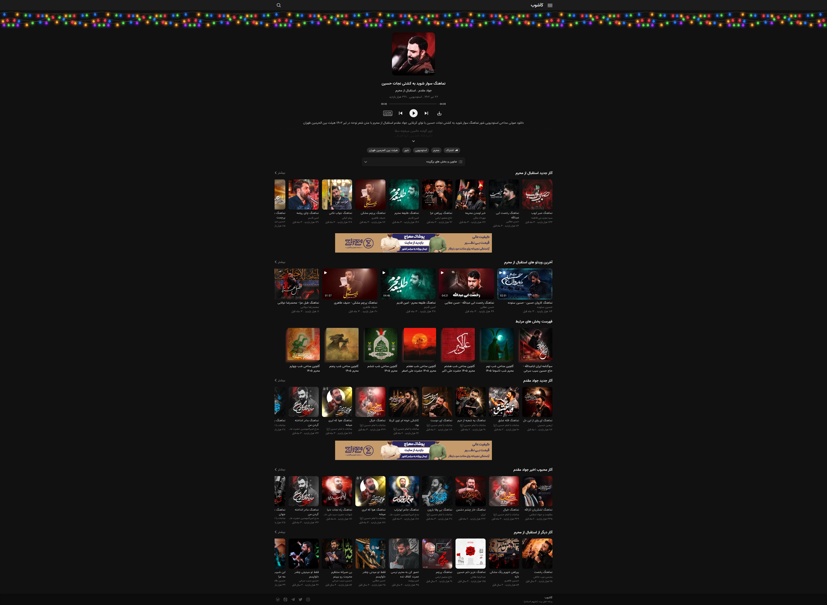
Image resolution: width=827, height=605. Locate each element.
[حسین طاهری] (504, 554)
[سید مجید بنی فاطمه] (537, 195)
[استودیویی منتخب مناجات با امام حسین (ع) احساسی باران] (337, 402)
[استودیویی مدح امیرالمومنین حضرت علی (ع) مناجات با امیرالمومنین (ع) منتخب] (304, 402)
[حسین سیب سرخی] (337, 554)
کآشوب (537, 5)
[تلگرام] (292, 599)
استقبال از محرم (405, 90)
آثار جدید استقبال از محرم (534, 173)
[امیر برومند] (404, 554)
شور (406, 150)
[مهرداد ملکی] (470, 195)
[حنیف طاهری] (370, 195)
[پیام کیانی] (337, 195)
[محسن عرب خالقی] (537, 554)
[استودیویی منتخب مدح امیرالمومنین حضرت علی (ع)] (404, 491)
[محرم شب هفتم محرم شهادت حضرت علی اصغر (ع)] (420, 346)
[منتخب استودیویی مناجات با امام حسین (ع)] (370, 402)
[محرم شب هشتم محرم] (459, 346)
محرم (436, 150)
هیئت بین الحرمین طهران (383, 150)
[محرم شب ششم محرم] (381, 346)
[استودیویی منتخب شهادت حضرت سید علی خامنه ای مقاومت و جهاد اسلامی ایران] (337, 491)
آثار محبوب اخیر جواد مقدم (532, 470)
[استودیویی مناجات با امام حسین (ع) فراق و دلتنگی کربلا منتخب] (404, 402)
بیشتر (281, 172)
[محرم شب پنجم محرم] (342, 346)
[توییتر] (300, 599)
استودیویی (415, 97)
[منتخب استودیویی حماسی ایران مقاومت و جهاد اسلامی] (470, 491)
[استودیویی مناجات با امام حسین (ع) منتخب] (504, 402)
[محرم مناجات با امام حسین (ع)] (536, 346)
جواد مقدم (425, 90)
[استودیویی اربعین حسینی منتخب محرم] (537, 402)
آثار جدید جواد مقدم (537, 381)
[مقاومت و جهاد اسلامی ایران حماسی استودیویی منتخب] (537, 491)
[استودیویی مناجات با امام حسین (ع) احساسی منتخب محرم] (437, 491)
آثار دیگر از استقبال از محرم (533, 532)
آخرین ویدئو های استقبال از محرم (528, 262)
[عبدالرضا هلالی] (470, 554)
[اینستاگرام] (307, 599)
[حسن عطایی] (504, 195)
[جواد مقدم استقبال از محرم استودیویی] (413, 54)
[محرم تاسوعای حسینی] (497, 346)
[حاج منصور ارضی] (437, 195)
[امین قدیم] (404, 195)
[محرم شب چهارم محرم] (304, 346)
